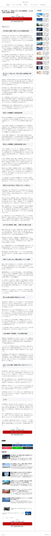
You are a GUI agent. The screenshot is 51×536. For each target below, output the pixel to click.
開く (8, 26)
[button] (28, 448)
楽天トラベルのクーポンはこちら (17, 18)
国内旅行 (4, 440)
